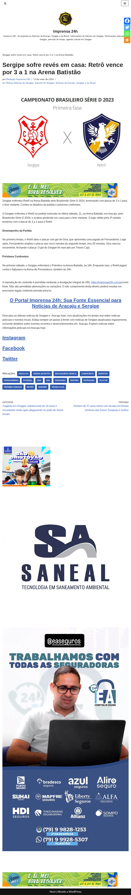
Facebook (13, 348)
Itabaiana (60, 380)
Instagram (13, 337)
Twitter (10, 358)
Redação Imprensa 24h (18, 79)
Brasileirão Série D (66, 374)
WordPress (75, 891)
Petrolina (89, 380)
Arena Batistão (41, 374)
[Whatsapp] (127, 33)
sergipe (42, 387)
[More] (127, 40)
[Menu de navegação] (125, 3)
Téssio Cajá (58, 387)
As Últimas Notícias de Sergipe (18, 83)
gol (48, 380)
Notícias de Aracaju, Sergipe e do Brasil (76, 83)
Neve (53, 891)
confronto (87, 374)
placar (103, 380)
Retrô (30, 387)
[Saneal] (65, 619)
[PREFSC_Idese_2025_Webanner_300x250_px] (26, 485)
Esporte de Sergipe (44, 83)
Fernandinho (11, 380)
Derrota (103, 374)
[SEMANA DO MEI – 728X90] (59, 196)
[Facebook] (127, 21)
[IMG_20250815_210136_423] (65, 850)
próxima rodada (13, 387)
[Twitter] (127, 27)
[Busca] (5, 3)
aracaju (23, 374)
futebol (27, 380)
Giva (39, 380)
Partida (74, 380)
